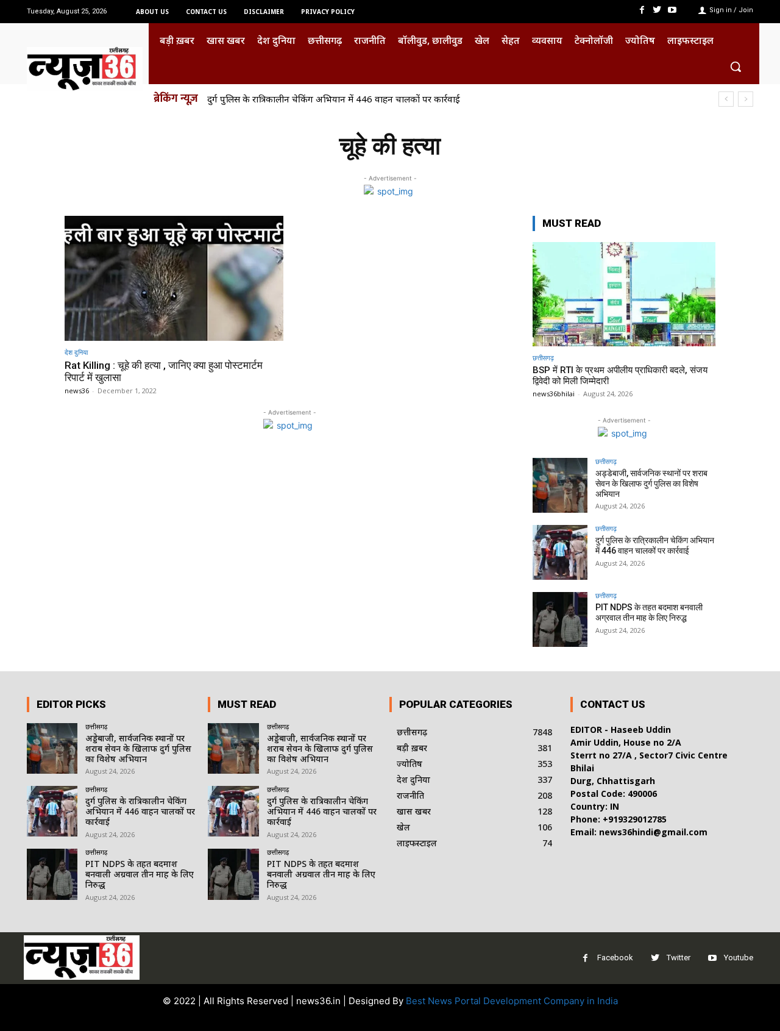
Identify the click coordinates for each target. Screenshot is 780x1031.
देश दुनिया (76, 352)
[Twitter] (657, 10)
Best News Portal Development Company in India (512, 1001)
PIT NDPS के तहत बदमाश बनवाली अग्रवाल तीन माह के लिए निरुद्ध (649, 612)
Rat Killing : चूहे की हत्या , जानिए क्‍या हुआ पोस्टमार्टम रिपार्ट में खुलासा (164, 371)
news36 (77, 390)
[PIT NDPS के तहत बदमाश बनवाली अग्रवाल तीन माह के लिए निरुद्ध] (560, 619)
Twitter (678, 957)
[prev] (726, 99)
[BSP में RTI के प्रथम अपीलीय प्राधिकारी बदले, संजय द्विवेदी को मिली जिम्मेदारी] (624, 294)
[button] (735, 66)
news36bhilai (554, 393)
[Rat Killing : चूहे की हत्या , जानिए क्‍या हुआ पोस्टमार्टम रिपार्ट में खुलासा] (174, 278)
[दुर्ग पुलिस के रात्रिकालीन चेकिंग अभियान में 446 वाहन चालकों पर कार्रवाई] (560, 552)
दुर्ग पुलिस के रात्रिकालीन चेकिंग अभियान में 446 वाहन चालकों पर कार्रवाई (333, 99)
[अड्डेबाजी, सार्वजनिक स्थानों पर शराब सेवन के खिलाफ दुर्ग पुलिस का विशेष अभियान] (560, 485)
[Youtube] (672, 10)
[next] (745, 99)
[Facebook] (641, 10)
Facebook (615, 957)
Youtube (738, 957)
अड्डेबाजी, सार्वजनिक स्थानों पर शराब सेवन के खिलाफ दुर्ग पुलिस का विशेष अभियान (651, 483)
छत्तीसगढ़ (543, 357)
